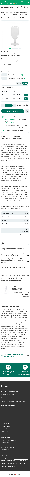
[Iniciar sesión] (25, 7)
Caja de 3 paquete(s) (14, 75)
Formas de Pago (5, 442)
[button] (2, 7)
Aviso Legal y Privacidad (7, 447)
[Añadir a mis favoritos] (27, 111)
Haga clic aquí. (22, 463)
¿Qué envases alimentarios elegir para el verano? (14, 401)
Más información (5, 68)
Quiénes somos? (5, 426)
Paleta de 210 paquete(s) (15, 78)
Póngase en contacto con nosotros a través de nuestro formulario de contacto (15, 459)
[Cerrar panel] (28, 2)
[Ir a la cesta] (28, 7)
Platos (2, 398)
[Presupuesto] (21, 7)
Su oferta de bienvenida (7, 394)
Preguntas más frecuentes (8, 466)
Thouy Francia (4, 431)
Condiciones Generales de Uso (9, 445)
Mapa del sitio (5, 449)
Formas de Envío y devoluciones (9, 440)
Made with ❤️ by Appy (15, 474)
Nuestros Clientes (5, 429)
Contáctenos (8, 127)
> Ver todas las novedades (8, 405)
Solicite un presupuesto (19, 127)
